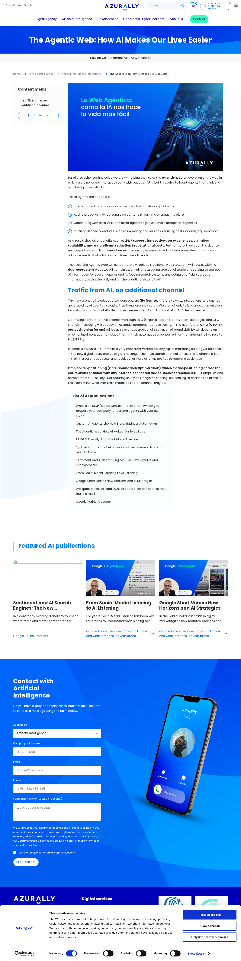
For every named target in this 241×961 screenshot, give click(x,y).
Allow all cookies (209, 914)
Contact (199, 19)
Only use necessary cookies (209, 937)
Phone (17, 780)
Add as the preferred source (214, 6)
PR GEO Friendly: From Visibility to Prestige (107, 439)
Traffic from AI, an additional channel (35, 103)
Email (16, 762)
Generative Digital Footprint (144, 19)
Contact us (41, 115)
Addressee (20, 725)
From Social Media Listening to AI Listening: (107, 473)
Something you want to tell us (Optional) (37, 798)
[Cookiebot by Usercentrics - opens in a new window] (24, 953)
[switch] (108, 953)
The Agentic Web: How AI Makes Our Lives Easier (111, 431)
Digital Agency (46, 19)
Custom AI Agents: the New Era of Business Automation (116, 423)
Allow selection (210, 925)
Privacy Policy (31, 845)
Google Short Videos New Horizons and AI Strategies (114, 481)
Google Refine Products (93, 501)
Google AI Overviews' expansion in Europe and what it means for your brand (117, 633)
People (28, 5)
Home (17, 74)
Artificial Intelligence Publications (82, 74)
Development (107, 19)
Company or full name (26, 743)
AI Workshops (141, 58)
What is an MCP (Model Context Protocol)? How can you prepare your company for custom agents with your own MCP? (118, 411)
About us (176, 19)
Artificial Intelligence (77, 19)
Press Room (13, 5)
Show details (196, 953)
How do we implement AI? (109, 58)
